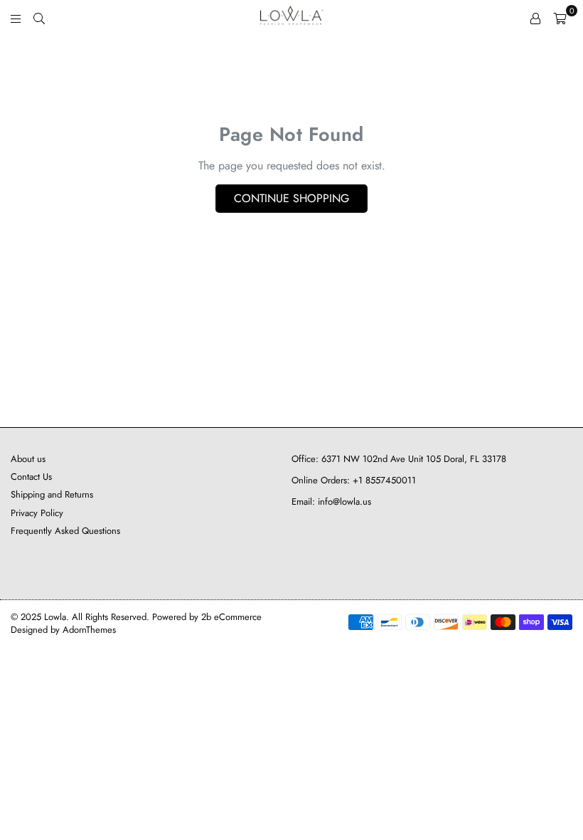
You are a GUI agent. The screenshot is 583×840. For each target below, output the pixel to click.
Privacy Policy (37, 513)
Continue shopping (291, 198)
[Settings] (535, 17)
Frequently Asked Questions (65, 530)
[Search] (39, 17)
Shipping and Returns (52, 494)
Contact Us (31, 476)
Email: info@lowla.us (331, 501)
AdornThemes (89, 629)
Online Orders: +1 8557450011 (354, 480)
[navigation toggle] (15, 17)
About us (28, 459)
